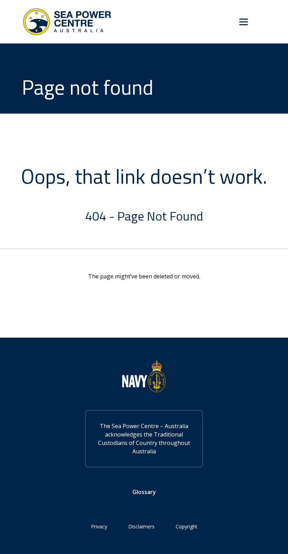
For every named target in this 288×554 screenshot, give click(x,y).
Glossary (144, 492)
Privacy (99, 526)
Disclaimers (141, 526)
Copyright (186, 526)
